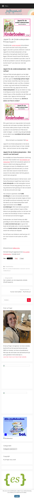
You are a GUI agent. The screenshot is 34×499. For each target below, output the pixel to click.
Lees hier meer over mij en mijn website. (14, 357)
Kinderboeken (9, 266)
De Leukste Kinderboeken (12, 268)
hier (27, 140)
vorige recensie (16, 45)
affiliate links (16, 248)
